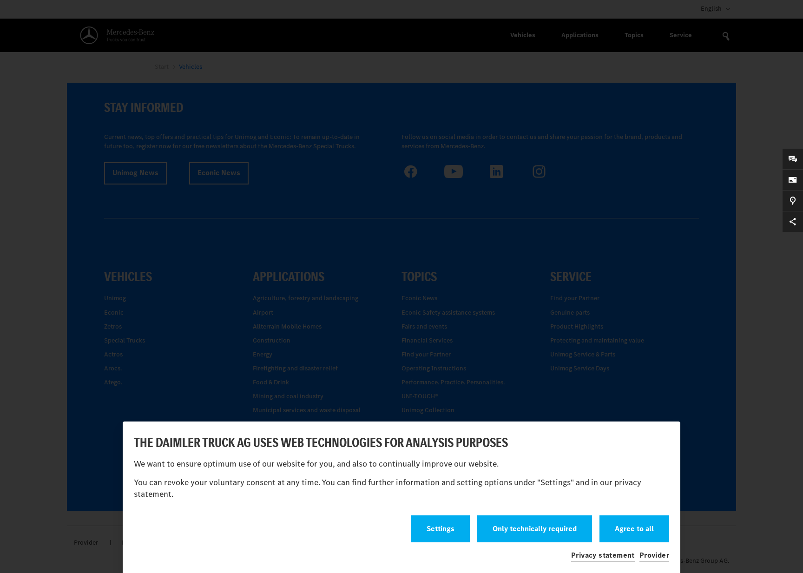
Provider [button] (654, 555)
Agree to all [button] (634, 528)
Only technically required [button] (535, 528)
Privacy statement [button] (603, 555)
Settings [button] (440, 528)
